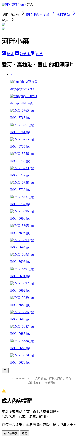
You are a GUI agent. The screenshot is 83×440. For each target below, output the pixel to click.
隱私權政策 (34, 382)
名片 (39, 54)
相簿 (10, 54)
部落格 (25, 54)
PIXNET (26, 378)
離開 (24, 433)
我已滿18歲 (10, 433)
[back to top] (5, 370)
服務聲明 (50, 382)
